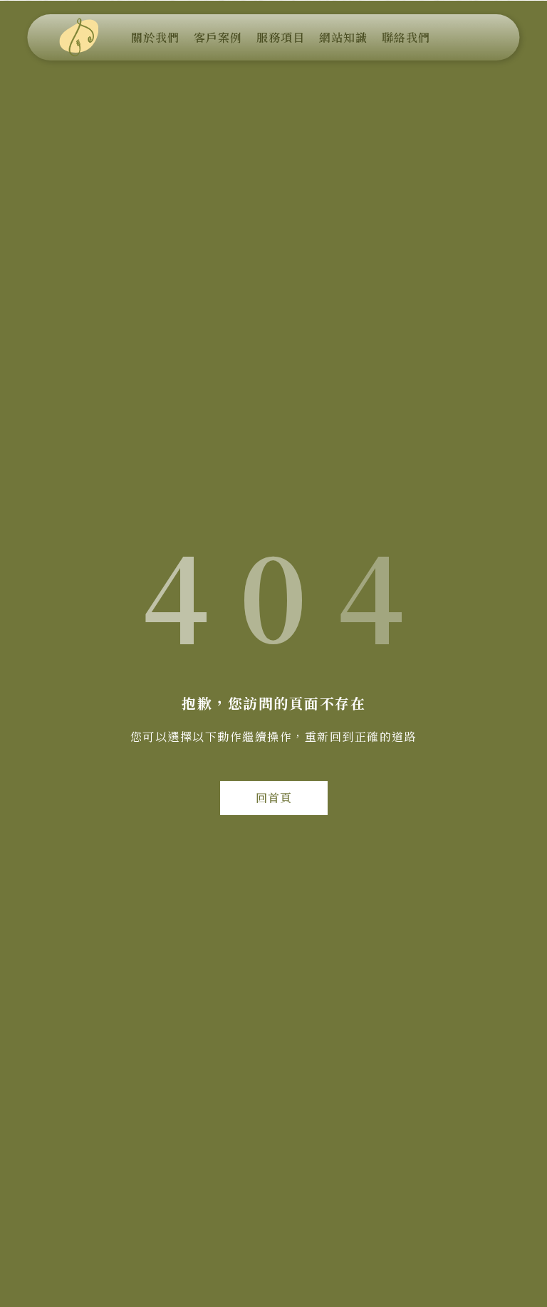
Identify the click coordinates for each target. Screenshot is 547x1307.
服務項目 (280, 37)
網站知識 (343, 37)
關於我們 (155, 37)
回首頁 (274, 797)
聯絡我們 (406, 37)
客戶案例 (218, 37)
